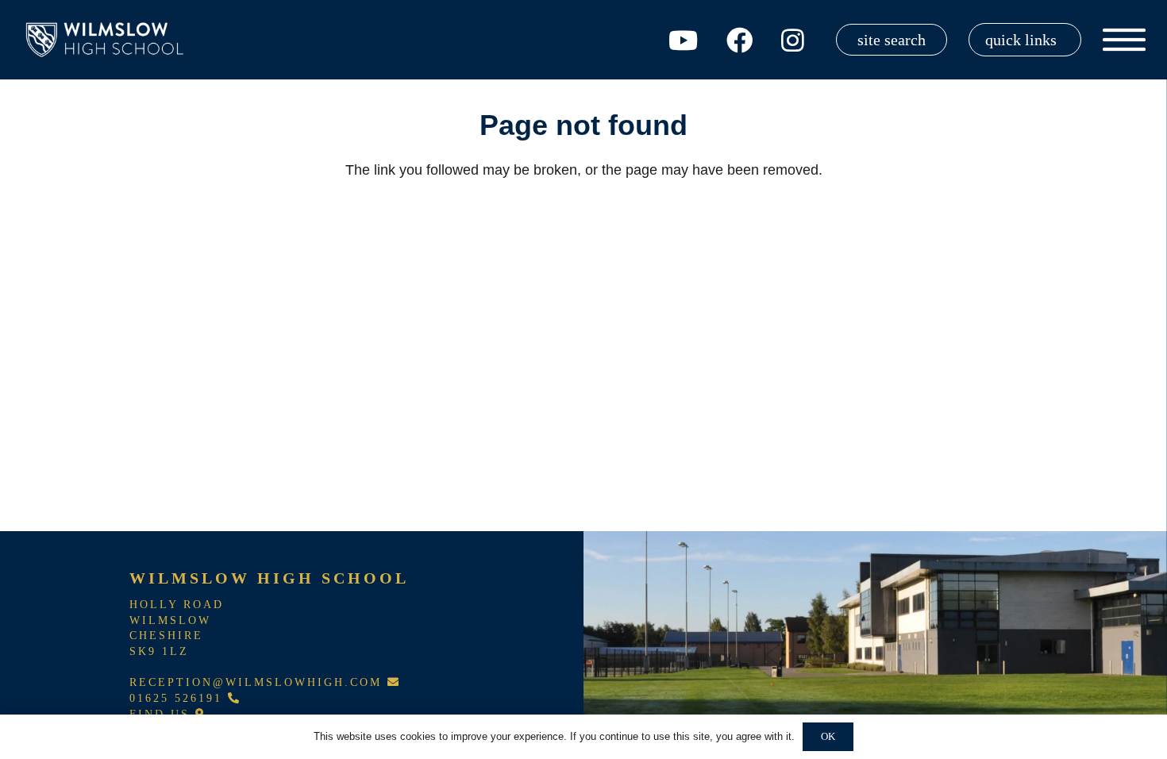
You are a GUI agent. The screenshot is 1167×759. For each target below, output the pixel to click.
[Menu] (1124, 40)
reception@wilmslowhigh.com (258, 682)
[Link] (107, 40)
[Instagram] (792, 40)
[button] (1025, 39)
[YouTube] (683, 40)
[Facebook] (739, 40)
